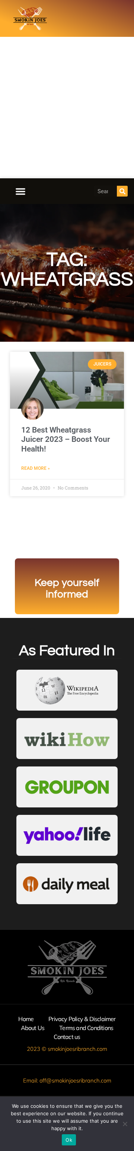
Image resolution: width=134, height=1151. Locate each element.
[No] (124, 1124)
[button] (20, 191)
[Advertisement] (67, 108)
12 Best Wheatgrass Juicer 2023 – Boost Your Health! (65, 439)
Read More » (35, 468)
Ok (69, 1140)
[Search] (122, 191)
